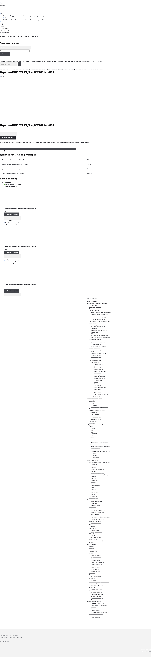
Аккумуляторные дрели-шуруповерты (100, 517)
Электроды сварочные (94, 348)
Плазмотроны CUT (95, 450)
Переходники (97, 389)
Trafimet (91, 430)
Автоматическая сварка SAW (98, 319)
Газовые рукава (93, 421)
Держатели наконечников (100, 366)
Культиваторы (92, 580)
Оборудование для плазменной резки (96, 425)
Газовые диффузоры (99, 367)
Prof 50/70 (93, 428)
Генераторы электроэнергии (96, 592)
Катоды (94, 453)
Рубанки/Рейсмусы (93, 533)
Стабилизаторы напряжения (94, 601)
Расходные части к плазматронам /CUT (100, 451)
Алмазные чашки (93, 496)
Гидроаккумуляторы (96, 557)
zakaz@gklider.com (5, 28)
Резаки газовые (95, 414)
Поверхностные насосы (96, 564)
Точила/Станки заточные (95, 537)
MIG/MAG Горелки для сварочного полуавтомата (66, 61)
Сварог (90, 444)
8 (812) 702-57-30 (146, 647)
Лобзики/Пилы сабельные (95, 524)
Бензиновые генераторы (97, 594)
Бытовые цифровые (96, 610)
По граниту (93, 478)
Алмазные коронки (93, 498)
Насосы (91, 553)
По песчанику (94, 492)
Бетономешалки (95, 503)
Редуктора (93, 403)
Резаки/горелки (93, 412)
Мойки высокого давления (95, 576)
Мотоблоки (92, 578)
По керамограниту (95, 485)
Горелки (48, 61)
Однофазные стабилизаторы (96, 603)
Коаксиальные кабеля (99, 378)
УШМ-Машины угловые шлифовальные (98, 541)
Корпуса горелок (98, 369)
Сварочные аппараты (94, 310)
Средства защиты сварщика (96, 308)
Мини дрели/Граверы (94, 505)
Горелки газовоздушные (97, 417)
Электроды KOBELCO (96, 355)
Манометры (92, 423)
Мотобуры (91, 548)
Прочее (96, 382)
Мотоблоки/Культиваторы (97, 585)
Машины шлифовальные (95, 521)
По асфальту (94, 471)
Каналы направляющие (100, 371)
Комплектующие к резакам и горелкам (100, 416)
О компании (11, 36)
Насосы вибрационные (96, 555)
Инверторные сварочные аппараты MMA (101, 312)
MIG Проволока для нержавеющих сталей (101, 333)
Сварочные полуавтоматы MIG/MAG (99, 314)
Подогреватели (93, 408)
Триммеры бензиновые (94, 571)
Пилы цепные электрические (96, 591)
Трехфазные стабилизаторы (96, 614)
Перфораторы (92, 528)
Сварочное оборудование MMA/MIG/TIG (17, 61)
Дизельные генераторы (97, 598)
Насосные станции (95, 560)
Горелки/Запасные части (37, 61)
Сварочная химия (93, 305)
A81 (92, 432)
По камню (93, 482)
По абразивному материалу (97, 473)
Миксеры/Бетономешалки (95, 501)
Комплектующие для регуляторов (99, 407)
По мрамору (94, 489)
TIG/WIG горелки (97, 392)
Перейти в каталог (5, 1)
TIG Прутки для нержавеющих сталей (100, 341)
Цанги (95, 383)
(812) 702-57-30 (4, 24)
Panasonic (91, 437)
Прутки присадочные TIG (95, 339)
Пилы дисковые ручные (96, 508)
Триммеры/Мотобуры (96, 583)
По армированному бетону (97, 469)
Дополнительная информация (13, 151)
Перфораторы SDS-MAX (96, 532)
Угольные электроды (96, 357)
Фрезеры (91, 542)
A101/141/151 (94, 433)
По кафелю (93, 483)
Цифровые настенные (96, 608)
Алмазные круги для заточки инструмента (99, 462)
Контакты (35, 36)
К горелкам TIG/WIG (97, 380)
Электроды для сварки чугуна (98, 353)
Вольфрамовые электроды (97, 358)
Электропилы (92, 507)
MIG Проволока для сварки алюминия (100, 335)
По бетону (93, 467)
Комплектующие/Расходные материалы (99, 582)
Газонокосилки (93, 574)
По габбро (93, 476)
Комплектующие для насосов (98, 562)
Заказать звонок (5, 32)
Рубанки (93, 535)
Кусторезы (92, 546)
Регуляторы (94, 405)
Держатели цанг (98, 385)
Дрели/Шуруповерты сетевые (96, 512)
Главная (2, 61)
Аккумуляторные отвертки (97, 519)
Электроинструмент (92, 499)
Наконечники (97, 373)
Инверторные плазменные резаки (99, 442)
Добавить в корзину (8, 137)
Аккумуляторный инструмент (96, 516)
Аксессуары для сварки (95, 307)
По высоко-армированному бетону (99, 475)
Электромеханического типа (98, 616)
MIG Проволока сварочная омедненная (100, 337)
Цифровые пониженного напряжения (100, 612)
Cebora (91, 426)
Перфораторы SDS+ (96, 530)
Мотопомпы (92, 587)
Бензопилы (92, 573)
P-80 (92, 439)
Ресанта (91, 441)
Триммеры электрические (95, 589)
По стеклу (93, 494)
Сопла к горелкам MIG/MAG (100, 375)
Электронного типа (95, 617)
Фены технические (93, 539)
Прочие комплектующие (100, 376)
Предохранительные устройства (97, 410)
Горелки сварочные (96, 419)
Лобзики (93, 526)
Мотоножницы (92, 549)
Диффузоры (96, 457)
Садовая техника (91, 544)
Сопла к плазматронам (98, 458)
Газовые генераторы (96, 596)
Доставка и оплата (23, 36)
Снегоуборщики (93, 551)
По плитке (93, 491)
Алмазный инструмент (92, 460)
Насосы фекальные (95, 567)
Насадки (95, 455)
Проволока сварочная (94, 325)
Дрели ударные (95, 514)
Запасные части (95, 362)
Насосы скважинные (96, 566)
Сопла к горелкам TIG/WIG (100, 387)
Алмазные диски (93, 466)
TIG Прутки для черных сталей (98, 346)
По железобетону (95, 480)
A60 (92, 435)
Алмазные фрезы (93, 464)
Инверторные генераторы (97, 599)
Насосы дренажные (95, 558)
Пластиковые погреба (92, 301)
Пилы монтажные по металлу (98, 510)
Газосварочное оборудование (94, 398)
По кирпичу (93, 487)
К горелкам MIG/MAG (98, 364)
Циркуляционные (95, 569)
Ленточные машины (96, 523)
